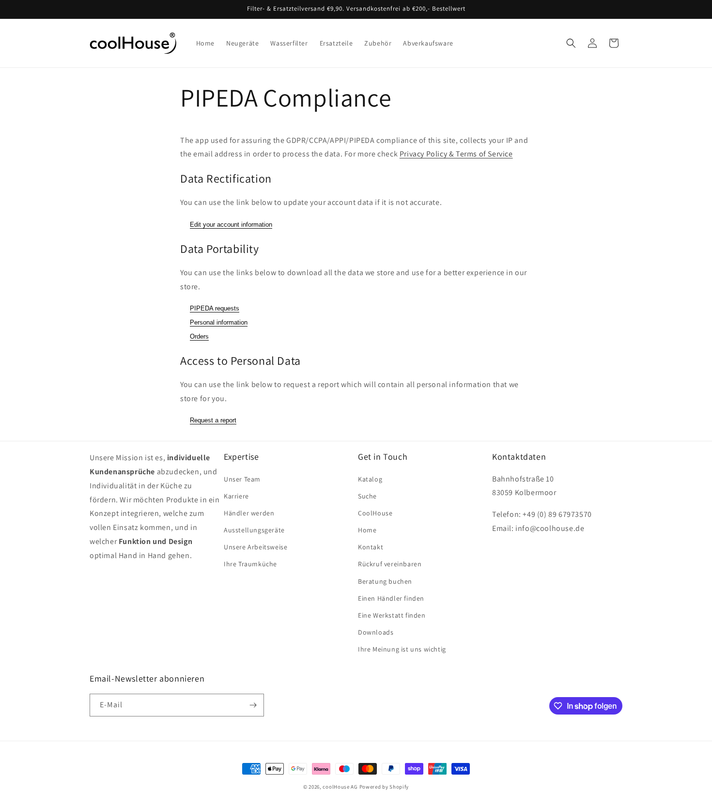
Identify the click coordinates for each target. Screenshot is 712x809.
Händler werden (249, 513)
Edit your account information (231, 224)
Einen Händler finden (391, 598)
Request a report (213, 420)
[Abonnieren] (252, 705)
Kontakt (370, 547)
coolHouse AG (340, 786)
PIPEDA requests (214, 308)
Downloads (375, 632)
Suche (367, 496)
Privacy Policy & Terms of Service (456, 154)
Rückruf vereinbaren (389, 564)
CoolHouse (375, 513)
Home (367, 530)
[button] (571, 43)
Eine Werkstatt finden (392, 615)
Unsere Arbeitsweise (255, 547)
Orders (199, 336)
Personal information (219, 322)
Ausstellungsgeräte (254, 530)
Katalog (370, 479)
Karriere (236, 496)
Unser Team (242, 479)
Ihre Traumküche (250, 564)
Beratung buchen (385, 581)
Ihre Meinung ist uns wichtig (402, 649)
